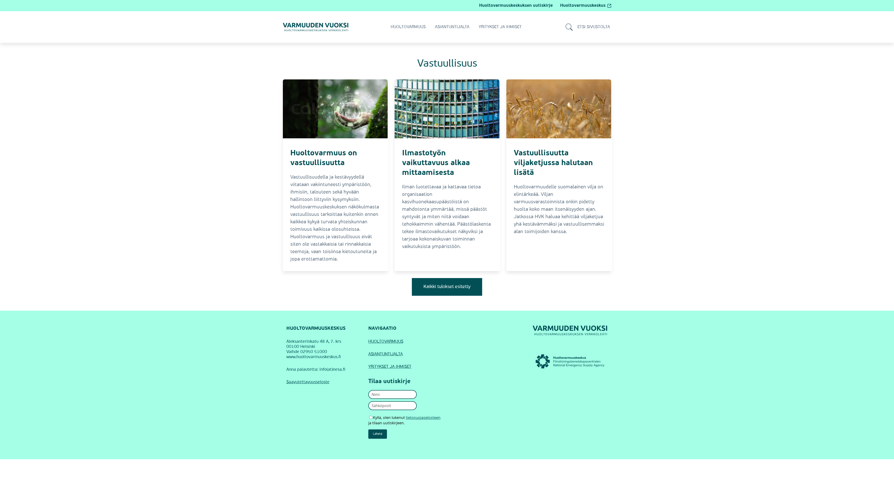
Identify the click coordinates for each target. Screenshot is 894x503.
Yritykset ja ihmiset (500, 27)
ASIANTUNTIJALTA (385, 354)
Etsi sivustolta (593, 27)
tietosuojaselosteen (423, 417)
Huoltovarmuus (408, 27)
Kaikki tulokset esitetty (447, 287)
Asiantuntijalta (452, 27)
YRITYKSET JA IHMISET (389, 367)
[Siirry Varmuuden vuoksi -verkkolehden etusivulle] (315, 27)
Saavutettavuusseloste (307, 382)
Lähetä (377, 433)
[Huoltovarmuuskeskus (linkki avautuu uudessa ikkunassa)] (570, 361)
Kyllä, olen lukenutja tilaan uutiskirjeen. (404, 420)
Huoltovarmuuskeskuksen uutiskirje (516, 5)
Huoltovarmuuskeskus (583, 5)
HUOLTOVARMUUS (385, 342)
